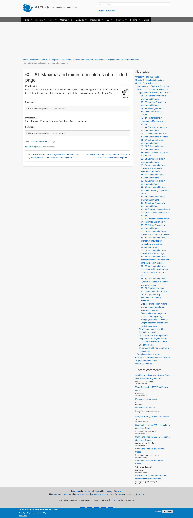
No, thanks (167, 511)
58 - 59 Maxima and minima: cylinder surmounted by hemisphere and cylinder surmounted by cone (50, 156)
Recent (119, 491)
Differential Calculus (39, 59)
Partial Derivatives (143, 363)
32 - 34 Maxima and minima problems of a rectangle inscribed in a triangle (153, 168)
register (36, 146)
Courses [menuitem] (119, 20)
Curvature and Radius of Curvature (153, 86)
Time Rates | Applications (148, 354)
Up (77, 154)
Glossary (108, 491)
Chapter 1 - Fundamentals (147, 76)
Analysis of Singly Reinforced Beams (152, 416)
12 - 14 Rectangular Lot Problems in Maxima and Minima (152, 121)
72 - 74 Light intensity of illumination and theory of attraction (152, 297)
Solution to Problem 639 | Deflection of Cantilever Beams (152, 427)
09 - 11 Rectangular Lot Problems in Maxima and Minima (152, 111)
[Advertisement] (83, 39)
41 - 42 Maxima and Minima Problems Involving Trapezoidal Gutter (155, 190)
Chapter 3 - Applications (61, 59)
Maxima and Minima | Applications (90, 59)
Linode (121, 494)
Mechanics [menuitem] (94, 20)
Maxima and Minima (40, 141)
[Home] (29, 7)
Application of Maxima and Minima (123, 59)
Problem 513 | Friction (145, 407)
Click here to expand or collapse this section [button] (48, 108)
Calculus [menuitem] (79, 20)
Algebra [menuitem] (38, 20)
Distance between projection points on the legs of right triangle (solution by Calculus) (154, 316)
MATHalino (44, 7)
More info (23, 516)
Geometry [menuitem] (63, 20)
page (53, 141)
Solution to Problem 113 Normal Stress (149, 450)
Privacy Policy (98, 494)
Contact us (66, 494)
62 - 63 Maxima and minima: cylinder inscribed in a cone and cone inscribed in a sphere (105, 156)
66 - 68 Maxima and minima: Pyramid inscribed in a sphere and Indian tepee (154, 281)
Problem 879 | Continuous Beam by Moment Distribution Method (151, 477)
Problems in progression (146, 398)
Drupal (141, 494)
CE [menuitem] (107, 20)
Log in (28, 146)
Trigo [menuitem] (50, 20)
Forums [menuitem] (132, 20)
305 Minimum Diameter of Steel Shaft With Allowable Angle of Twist (152, 377)
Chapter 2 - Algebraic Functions (149, 79)
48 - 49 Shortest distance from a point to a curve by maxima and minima (155, 212)
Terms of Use (82, 494)
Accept (158, 511)
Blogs (97, 491)
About (54, 494)
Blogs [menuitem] (146, 19)
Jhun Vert (113, 500)
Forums (86, 491)
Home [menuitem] (25, 20)
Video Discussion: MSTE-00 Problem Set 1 (152, 389)
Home (25, 59)
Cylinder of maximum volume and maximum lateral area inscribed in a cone (154, 307)
